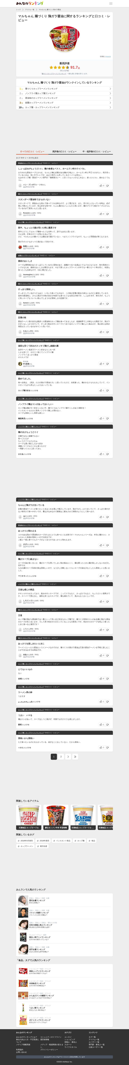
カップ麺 (80, 841)
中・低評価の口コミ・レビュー (97, 151)
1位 (24, 215)
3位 (24, 248)
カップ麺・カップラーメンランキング (31, 222)
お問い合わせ (21, 1052)
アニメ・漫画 (41, 935)
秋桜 (25, 246)
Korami (26, 213)
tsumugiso (27, 274)
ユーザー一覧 (94, 1042)
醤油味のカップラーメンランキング (30, 163)
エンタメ (32, 935)
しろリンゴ (27, 601)
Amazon (108, 56)
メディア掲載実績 (23, 1045)
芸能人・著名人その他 (49, 923)
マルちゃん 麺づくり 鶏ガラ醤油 (50, 9)
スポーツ (68, 1045)
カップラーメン (26, 846)
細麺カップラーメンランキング (28, 255)
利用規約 (19, 1050)
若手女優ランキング (37, 949)
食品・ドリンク (45, 969)
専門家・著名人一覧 (97, 1045)
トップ (18, 9)
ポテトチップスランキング (39, 1020)
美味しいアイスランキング (39, 971)
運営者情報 (44, 1040)
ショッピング (33, 969)
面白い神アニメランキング (39, 937)
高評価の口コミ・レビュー (64, 151)
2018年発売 (44, 841)
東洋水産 (43, 846)
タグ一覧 (92, 1037)
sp (24, 516)
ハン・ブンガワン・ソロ (33, 185)
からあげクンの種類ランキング (41, 996)
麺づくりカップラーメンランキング (54, 74)
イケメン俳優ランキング (39, 913)
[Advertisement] (64, 129)
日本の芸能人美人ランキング (40, 925)
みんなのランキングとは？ (26, 1037)
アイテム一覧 (29, 9)
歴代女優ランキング (37, 900)
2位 (24, 187)
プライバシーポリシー (49, 1050)
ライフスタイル (70, 1047)
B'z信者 (26, 364)
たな (25, 331)
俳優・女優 (45, 898)
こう (25, 629)
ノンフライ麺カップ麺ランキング (29, 427)
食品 (93, 841)
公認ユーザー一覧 (96, 1047)
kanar (25, 303)
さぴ (25, 544)
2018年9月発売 (26, 841)
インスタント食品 (63, 841)
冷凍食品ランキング (37, 983)
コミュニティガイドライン (50, 1037)
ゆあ (25, 655)
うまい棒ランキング (37, 1008)
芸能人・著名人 (34, 898)
